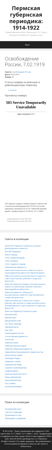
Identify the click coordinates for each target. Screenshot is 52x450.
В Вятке (13, 90)
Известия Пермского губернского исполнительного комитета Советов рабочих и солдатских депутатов (24, 295)
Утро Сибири (10, 383)
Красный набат (11, 314)
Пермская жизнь (11, 342)
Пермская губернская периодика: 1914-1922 (26, 17)
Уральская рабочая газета (16, 374)
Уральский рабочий (13, 377)
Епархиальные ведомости (15, 267)
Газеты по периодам (13, 412)
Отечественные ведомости (16, 336)
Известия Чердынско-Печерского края (21, 311)
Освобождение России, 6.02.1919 (19, 219)
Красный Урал (10, 317)
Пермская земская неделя (15, 346)
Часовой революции (13, 386)
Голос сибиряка (11, 261)
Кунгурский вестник (13, 321)
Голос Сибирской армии (15, 258)
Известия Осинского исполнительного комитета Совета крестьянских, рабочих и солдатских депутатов (25, 278)
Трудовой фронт (12, 371)
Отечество (9, 339)
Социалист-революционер (15, 368)
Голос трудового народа (15, 264)
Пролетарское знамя (13, 355)
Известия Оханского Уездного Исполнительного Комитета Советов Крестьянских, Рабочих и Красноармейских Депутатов (25, 286)
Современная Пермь (13, 364)
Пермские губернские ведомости (18, 349)
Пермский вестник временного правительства (24, 352)
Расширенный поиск (13, 409)
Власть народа (11, 254)
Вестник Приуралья (13, 251)
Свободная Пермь (12, 358)
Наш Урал (9, 330)
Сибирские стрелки (13, 361)
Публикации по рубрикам (15, 418)
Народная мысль (12, 327)
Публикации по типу (13, 415)
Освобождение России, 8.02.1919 (19, 221)
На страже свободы (13, 324)
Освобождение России (21, 72)
